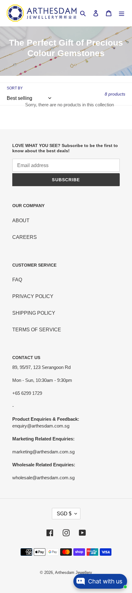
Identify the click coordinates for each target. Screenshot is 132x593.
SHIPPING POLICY (33, 313)
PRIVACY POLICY (32, 296)
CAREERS (24, 237)
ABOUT (20, 220)
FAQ (17, 279)
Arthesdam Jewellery (73, 572)
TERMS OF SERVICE (36, 329)
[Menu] (121, 13)
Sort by (15, 88)
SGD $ (64, 513)
